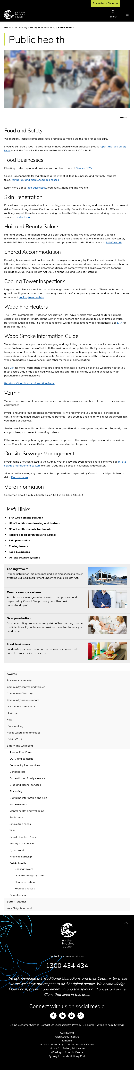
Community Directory (20, 693)
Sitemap (119, 1024)
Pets (9, 719)
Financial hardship (20, 856)
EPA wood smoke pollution (26, 517)
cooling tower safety (31, 297)
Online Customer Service (24, 1024)
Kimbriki (67, 1040)
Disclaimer (89, 1024)
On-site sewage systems (30, 875)
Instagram (80, 1015)
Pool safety (16, 817)
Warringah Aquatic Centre (67, 1052)
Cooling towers (24, 869)
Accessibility (63, 1024)
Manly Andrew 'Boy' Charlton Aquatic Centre (67, 1044)
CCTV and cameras (21, 758)
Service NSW (84, 168)
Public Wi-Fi (14, 739)
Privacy (76, 1024)
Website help (105, 1024)
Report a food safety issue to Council (32, 534)
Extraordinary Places (103, 3)
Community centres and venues (26, 686)
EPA (119, 322)
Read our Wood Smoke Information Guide (29, 383)
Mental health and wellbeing (26, 810)
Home (7, 27)
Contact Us (47, 1024)
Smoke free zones (20, 823)
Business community (19, 680)
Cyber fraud (16, 850)
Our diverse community (21, 706)
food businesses (36, 187)
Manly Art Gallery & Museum (67, 1048)
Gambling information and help (28, 797)
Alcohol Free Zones (21, 752)
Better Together (16, 901)
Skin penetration (25, 882)
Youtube (71, 1015)
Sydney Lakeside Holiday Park (67, 1056)
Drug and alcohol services (25, 784)
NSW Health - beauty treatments (30, 529)
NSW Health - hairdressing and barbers (34, 523)
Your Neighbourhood (19, 908)
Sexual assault (18, 895)
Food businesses (25, 888)
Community (20, 27)
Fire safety (15, 791)
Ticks (12, 830)
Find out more (24, 217)
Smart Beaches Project (23, 837)
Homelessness (18, 804)
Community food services (24, 765)
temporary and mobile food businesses (35, 179)
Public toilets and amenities (23, 732)
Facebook (53, 1015)
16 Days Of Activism (21, 843)
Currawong (67, 1032)
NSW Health (114, 242)
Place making (15, 726)
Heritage (12, 713)
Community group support (23, 700)
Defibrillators (17, 771)
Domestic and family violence (27, 778)
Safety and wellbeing (43, 27)
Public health (17, 863)
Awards (12, 673)
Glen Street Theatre (67, 1036)
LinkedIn (62, 1015)
